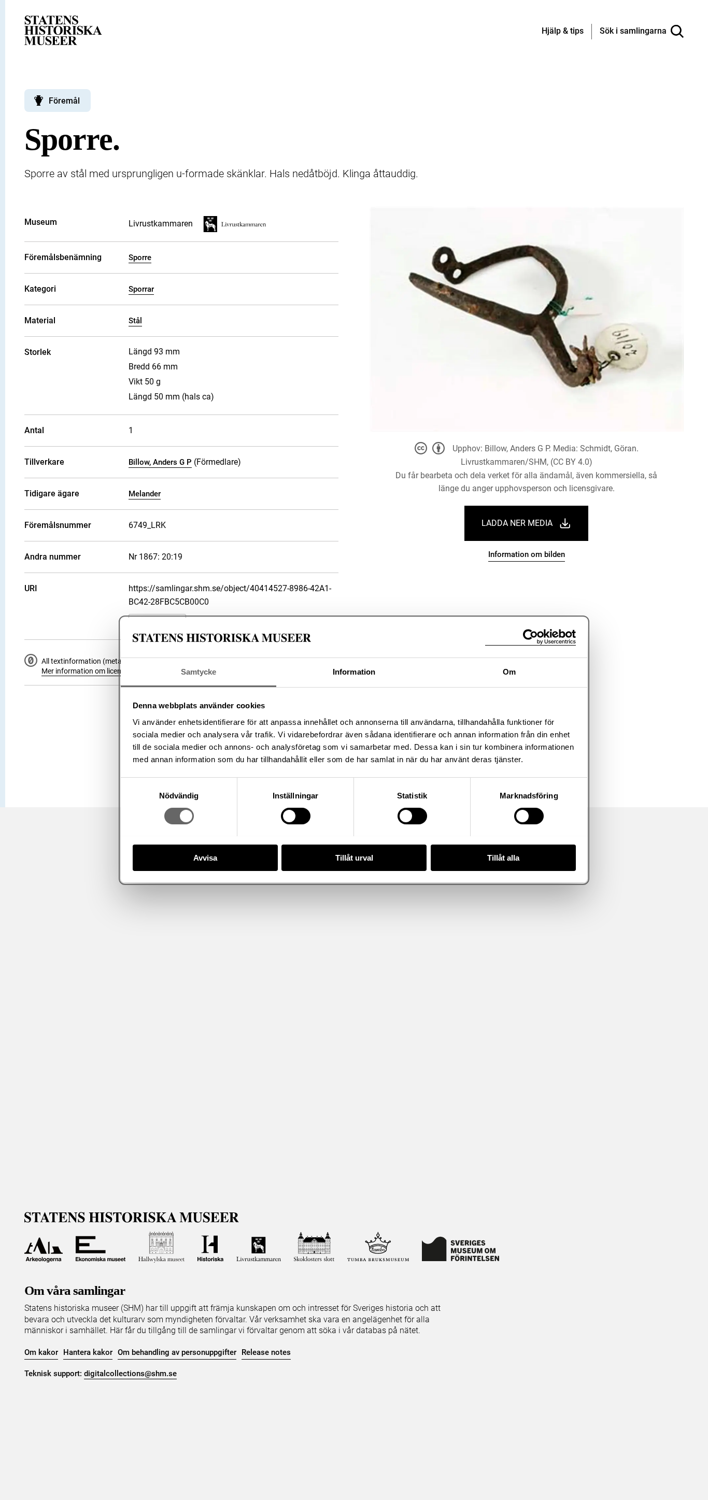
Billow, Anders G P (160, 462)
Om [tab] (509, 671)
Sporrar (141, 289)
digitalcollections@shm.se (130, 1373)
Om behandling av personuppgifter (177, 1352)
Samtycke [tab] (199, 671)
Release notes (266, 1352)
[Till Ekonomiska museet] (100, 1247)
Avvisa (205, 857)
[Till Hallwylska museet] (161, 1247)
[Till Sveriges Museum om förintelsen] (460, 1247)
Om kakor (41, 1352)
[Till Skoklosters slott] (314, 1247)
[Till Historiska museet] (210, 1247)
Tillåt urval (354, 857)
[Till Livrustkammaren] (258, 1247)
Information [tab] (354, 671)
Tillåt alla (503, 857)
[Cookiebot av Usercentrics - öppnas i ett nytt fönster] (530, 637)
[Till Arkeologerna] (43, 1247)
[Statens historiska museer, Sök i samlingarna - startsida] (63, 30)
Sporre (140, 257)
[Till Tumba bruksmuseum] (378, 1247)
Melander (145, 493)
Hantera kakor (87, 1352)
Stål (135, 320)
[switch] (295, 816)
